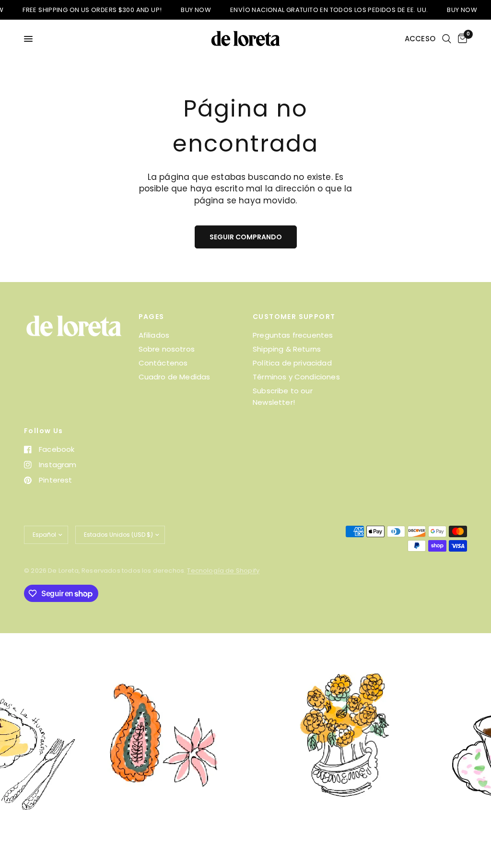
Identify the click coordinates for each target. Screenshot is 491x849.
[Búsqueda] (447, 39)
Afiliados (154, 335)
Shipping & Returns (287, 349)
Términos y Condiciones (296, 377)
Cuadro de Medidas (174, 377)
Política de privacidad (292, 363)
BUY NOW (187, 10)
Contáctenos (163, 363)
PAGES (151, 316)
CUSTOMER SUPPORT (294, 316)
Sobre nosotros (167, 349)
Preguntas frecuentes (293, 335)
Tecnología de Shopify (223, 570)
